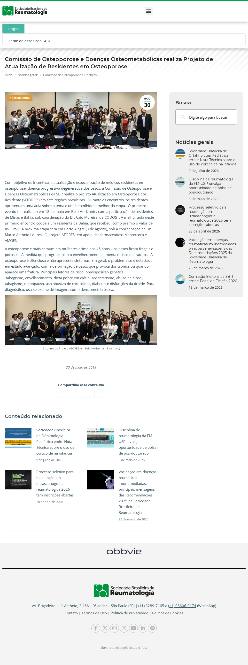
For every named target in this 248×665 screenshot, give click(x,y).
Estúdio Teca (138, 647)
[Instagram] (114, 628)
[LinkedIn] (87, 393)
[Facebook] (61, 393)
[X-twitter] (105, 628)
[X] (74, 393)
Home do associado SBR (29, 41)
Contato (71, 613)
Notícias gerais (19, 98)
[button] (149, 11)
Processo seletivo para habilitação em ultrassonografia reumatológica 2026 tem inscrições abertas (55, 483)
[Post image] (18, 438)
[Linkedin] (143, 628)
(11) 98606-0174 (182, 605)
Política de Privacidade (129, 613)
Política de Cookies (167, 613)
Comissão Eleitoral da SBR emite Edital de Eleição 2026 (213, 278)
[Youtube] (133, 628)
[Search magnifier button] (182, 117)
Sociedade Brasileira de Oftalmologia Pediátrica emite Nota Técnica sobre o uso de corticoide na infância (55, 441)
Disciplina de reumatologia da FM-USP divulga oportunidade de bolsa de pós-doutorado (137, 441)
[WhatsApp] (100, 393)
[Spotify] (152, 628)
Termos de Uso (94, 613)
